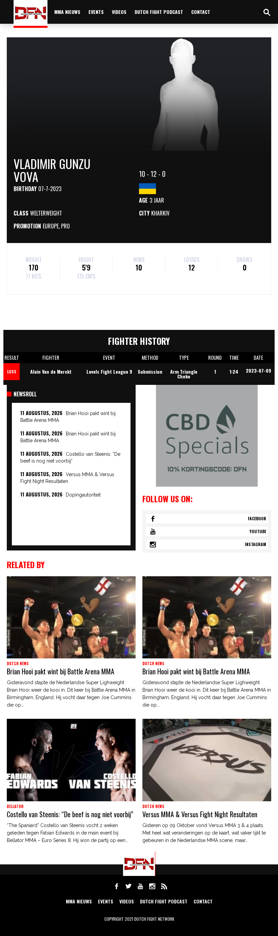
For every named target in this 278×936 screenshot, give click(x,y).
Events (96, 11)
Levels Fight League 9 (109, 371)
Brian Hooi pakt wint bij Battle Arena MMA (60, 671)
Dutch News (17, 663)
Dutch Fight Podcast (159, 11)
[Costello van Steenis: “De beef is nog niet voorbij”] (71, 760)
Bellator (15, 806)
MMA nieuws (67, 11)
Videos (119, 11)
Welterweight (46, 213)
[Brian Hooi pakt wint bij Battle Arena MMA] (71, 617)
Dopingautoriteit (83, 495)
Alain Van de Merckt (51, 371)
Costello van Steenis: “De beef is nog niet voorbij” (70, 814)
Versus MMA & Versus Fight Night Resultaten (199, 814)
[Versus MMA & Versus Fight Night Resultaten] (206, 760)
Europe (51, 226)
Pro (65, 226)
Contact (200, 11)
